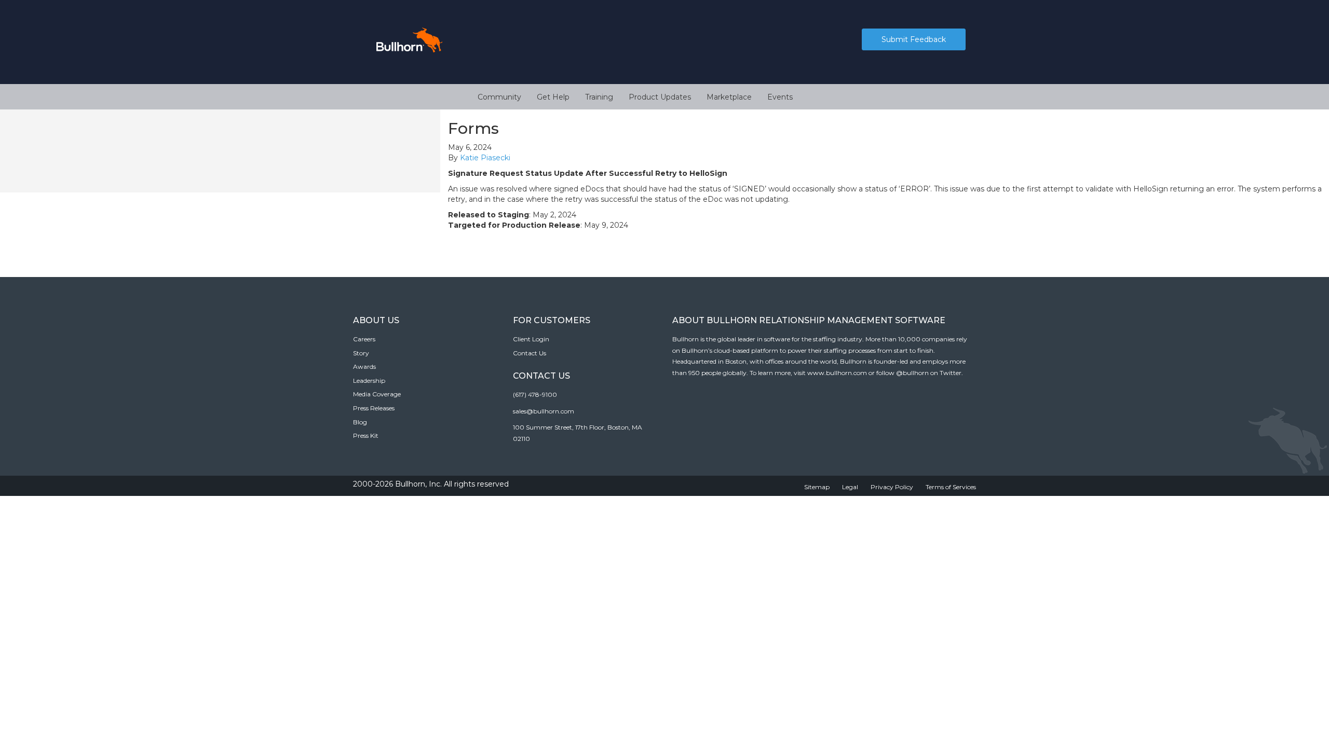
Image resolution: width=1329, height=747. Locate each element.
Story (361, 353)
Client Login (531, 339)
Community (499, 97)
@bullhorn (912, 373)
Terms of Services (951, 487)
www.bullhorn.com (837, 373)
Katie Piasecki (485, 157)
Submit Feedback (914, 39)
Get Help (553, 97)
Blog (360, 422)
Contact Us (529, 353)
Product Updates (660, 97)
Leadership (369, 380)
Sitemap (817, 487)
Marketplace (729, 97)
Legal (850, 487)
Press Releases (374, 408)
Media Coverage (377, 394)
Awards (364, 366)
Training (599, 97)
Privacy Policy (892, 487)
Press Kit (365, 435)
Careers (364, 339)
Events (780, 97)
